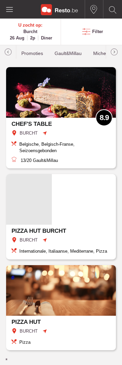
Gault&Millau (68, 53)
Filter (97, 31)
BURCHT (29, 133)
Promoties (32, 53)
